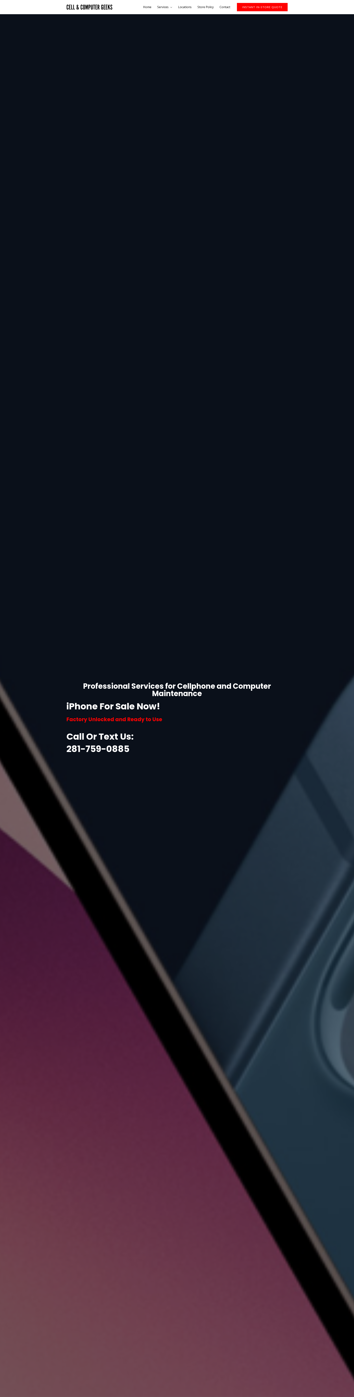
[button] (262, 7)
